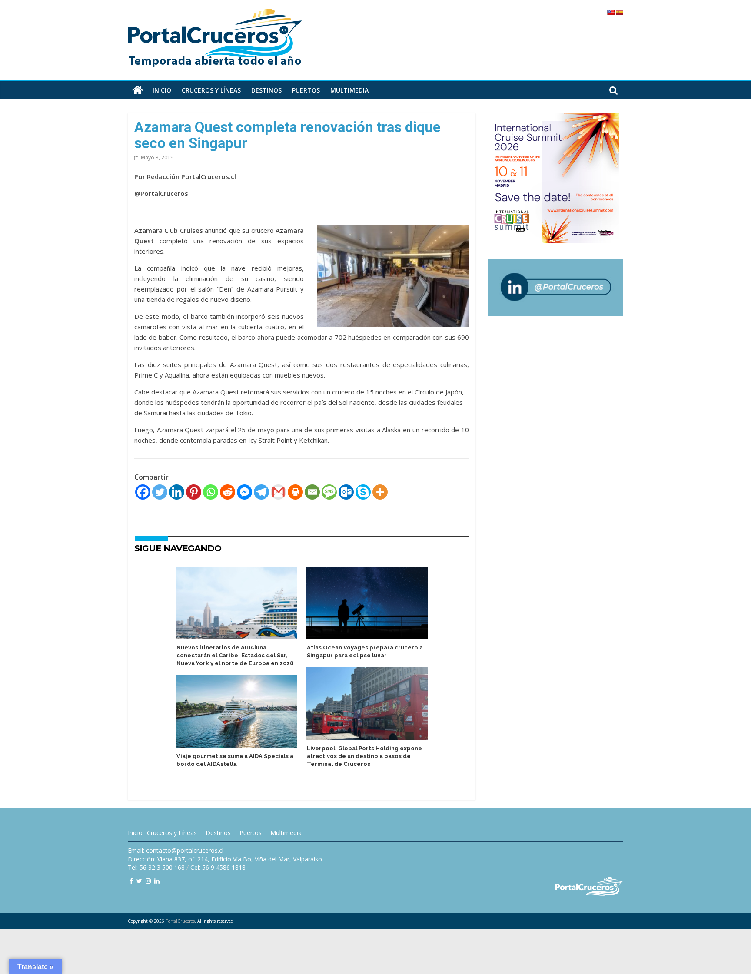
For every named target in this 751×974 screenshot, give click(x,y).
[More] (380, 492)
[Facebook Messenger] (244, 492)
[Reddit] (227, 492)
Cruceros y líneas (211, 90)
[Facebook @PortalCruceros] (131, 881)
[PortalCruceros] (137, 90)
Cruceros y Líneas (172, 832)
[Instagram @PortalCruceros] (148, 881)
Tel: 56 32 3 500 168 (156, 867)
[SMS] (329, 492)
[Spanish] (619, 12)
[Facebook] (142, 492)
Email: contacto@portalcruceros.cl (175, 850)
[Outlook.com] (346, 492)
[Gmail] (278, 492)
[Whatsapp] (210, 492)
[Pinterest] (193, 492)
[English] (611, 12)
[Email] (312, 492)
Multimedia (349, 90)
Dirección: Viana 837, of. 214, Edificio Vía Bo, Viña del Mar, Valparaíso (225, 859)
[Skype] (363, 492)
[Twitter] (159, 492)
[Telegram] (261, 492)
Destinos (266, 90)
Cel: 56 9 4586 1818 (218, 867)
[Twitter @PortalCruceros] (139, 881)
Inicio (162, 90)
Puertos (306, 90)
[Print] (295, 492)
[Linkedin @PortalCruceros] (157, 881)
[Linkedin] (176, 492)
